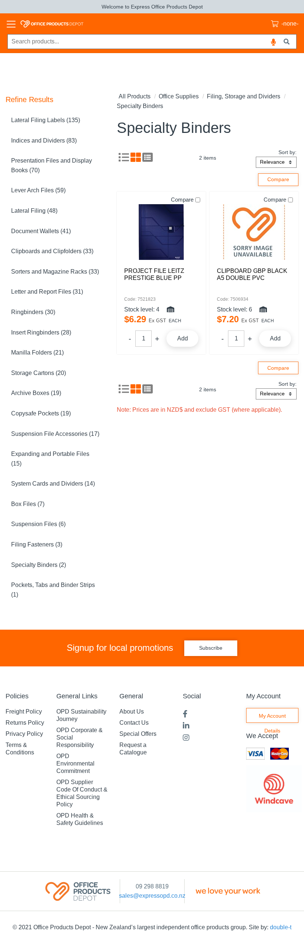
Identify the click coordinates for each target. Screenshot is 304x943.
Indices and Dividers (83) (44, 140)
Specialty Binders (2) (38, 565)
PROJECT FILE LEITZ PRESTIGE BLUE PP (154, 274)
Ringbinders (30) (33, 312)
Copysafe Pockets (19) (41, 413)
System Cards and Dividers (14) (53, 483)
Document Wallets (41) (41, 231)
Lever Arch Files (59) (38, 190)
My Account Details (272, 718)
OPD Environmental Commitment (75, 763)
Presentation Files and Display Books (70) (51, 165)
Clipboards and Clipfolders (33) (52, 251)
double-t (280, 927)
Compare (182, 199)
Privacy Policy (24, 734)
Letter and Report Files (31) (47, 291)
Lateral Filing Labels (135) (45, 120)
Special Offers (137, 734)
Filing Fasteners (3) (36, 544)
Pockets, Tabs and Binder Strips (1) (53, 590)
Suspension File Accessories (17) (55, 434)
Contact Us (134, 723)
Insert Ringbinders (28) (41, 332)
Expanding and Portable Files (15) (50, 459)
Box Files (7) (27, 504)
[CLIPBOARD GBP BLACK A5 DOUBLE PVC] (254, 232)
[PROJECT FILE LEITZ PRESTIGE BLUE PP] (161, 232)
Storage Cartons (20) (38, 373)
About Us (131, 711)
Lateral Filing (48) (34, 211)
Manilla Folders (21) (37, 352)
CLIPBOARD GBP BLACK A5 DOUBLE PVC (252, 274)
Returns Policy (25, 723)
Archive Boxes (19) (36, 393)
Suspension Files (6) (38, 524)
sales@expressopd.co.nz (152, 896)
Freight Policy (24, 711)
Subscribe (210, 648)
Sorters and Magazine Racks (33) (55, 271)
